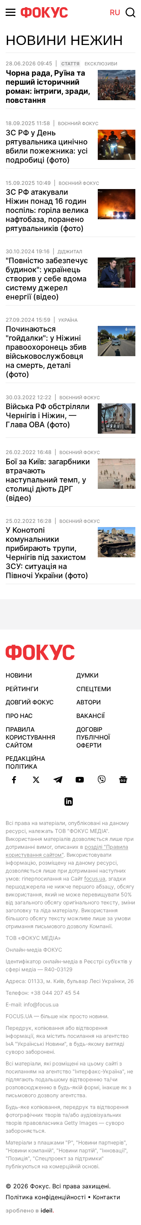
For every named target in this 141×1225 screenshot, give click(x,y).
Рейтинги (22, 689)
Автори (88, 702)
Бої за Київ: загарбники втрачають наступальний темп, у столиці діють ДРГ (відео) (48, 479)
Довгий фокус (30, 702)
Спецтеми (93, 689)
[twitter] (36, 780)
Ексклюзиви (101, 64)
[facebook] (14, 780)
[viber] (101, 780)
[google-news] (123, 780)
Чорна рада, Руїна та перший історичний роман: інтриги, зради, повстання (48, 86)
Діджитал (70, 251)
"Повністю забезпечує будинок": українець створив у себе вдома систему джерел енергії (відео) (47, 278)
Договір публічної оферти (93, 737)
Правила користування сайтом (30, 737)
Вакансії (90, 715)
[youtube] (80, 780)
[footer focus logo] (40, 652)
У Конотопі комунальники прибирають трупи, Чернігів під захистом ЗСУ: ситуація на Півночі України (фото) (47, 553)
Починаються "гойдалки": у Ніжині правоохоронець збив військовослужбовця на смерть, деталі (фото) (46, 351)
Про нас (19, 715)
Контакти (106, 1197)
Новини (19, 675)
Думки (87, 675)
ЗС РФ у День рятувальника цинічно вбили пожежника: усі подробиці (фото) (47, 146)
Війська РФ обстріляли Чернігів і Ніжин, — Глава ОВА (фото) (47, 415)
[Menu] (10, 12)
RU (115, 12)
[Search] (130, 12)
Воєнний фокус (78, 123)
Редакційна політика (25, 762)
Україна (67, 320)
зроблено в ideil (30, 1211)
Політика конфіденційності (46, 1197)
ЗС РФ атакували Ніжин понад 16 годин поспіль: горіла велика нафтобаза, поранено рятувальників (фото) (47, 210)
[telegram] (58, 780)
